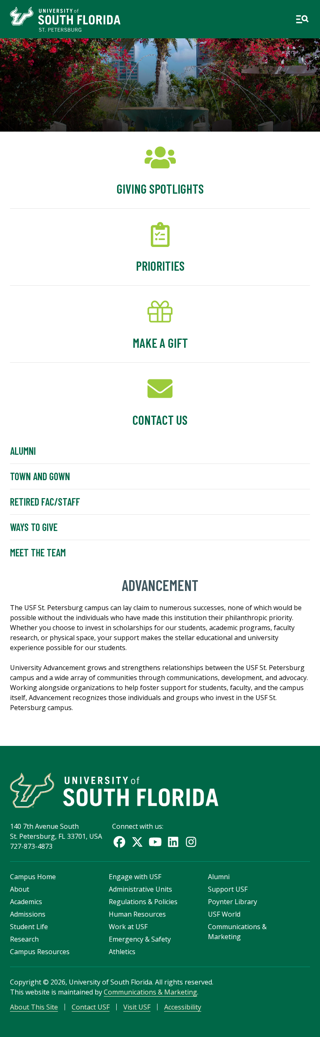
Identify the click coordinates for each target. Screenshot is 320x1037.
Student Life (29, 926)
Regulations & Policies (143, 901)
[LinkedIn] (173, 842)
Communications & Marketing (150, 992)
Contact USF (91, 1007)
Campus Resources (40, 951)
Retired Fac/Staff (45, 502)
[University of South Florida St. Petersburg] (65, 19)
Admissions (27, 914)
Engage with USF (135, 876)
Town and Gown (40, 476)
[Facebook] (119, 842)
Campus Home (33, 876)
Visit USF (136, 1007)
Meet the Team (38, 552)
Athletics (122, 951)
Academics (26, 901)
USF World (224, 914)
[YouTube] (155, 842)
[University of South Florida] (114, 790)
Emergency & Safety (140, 939)
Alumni (23, 451)
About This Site (34, 1007)
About (19, 889)
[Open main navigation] (302, 19)
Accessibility (182, 1007)
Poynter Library (232, 901)
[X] (137, 842)
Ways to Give (34, 527)
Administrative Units (140, 889)
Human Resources (137, 914)
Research (24, 939)
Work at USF (128, 926)
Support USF (228, 889)
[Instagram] (191, 842)
